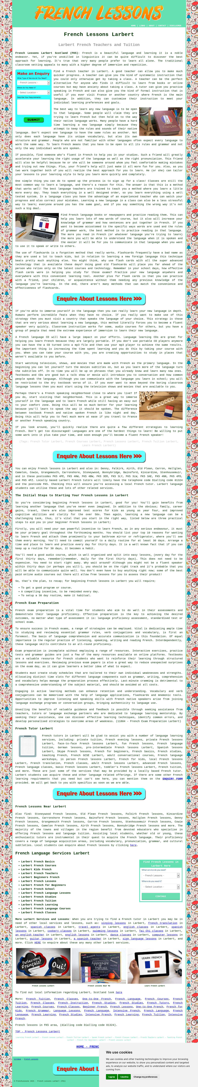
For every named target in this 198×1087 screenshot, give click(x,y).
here (133, 845)
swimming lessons (105, 931)
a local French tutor (137, 484)
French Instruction (73, 1002)
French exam (24, 610)
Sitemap (17, 1059)
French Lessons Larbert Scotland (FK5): (47, 53)
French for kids (132, 759)
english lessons (77, 934)
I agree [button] (111, 1077)
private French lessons (164, 739)
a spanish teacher (87, 938)
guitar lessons (41, 938)
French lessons (49, 468)
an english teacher (29, 934)
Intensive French (126, 1010)
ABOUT (152, 26)
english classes (135, 927)
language (50, 841)
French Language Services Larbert (52, 853)
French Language (127, 999)
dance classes (120, 934)
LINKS (142, 26)
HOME (133, 26)
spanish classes (43, 927)
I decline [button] (124, 1077)
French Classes (66, 999)
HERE (37, 942)
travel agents (89, 927)
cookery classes (60, 931)
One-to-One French (96, 999)
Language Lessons (66, 1010)
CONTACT (162, 26)
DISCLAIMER (175, 26)
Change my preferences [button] (145, 1077)
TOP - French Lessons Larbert (37, 1031)
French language (139, 837)
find (27, 813)
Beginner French (95, 1006)
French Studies (104, 1002)
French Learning (44, 1014)
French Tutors (158, 1002)
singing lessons (113, 923)
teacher (144, 79)
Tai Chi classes (151, 931)
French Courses (157, 999)
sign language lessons (140, 938)
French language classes (33, 767)
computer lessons (165, 934)
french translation (162, 923)
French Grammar (37, 1010)
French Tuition (38, 999)
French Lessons (121, 1006)
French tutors (82, 480)
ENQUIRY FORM (173, 778)
